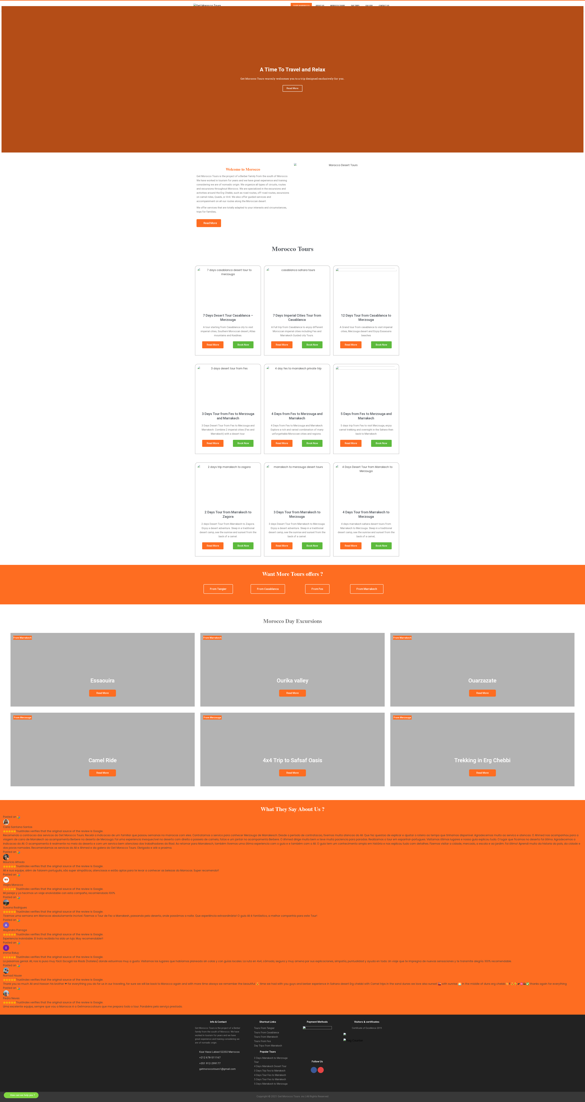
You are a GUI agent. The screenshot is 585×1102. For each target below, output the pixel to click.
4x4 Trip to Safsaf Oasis (292, 760)
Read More (292, 88)
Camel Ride (103, 760)
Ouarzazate (482, 680)
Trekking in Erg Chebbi (482, 760)
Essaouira (102, 680)
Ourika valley (292, 680)
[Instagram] (321, 1070)
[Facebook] (314, 1070)
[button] (4, 79)
